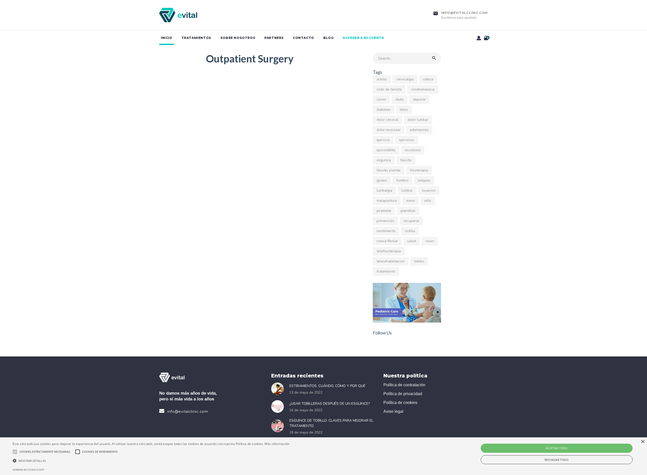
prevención (385, 220)
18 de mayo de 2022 (305, 432)
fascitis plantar (389, 170)
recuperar (411, 220)
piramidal (384, 210)
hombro (402, 180)
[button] (151, 461)
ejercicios (406, 140)
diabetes (383, 109)
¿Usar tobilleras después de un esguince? (329, 403)
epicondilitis (386, 150)
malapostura (387, 200)
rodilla (410, 231)
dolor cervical (387, 119)
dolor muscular (389, 129)
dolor (404, 109)
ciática (428, 79)
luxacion (428, 190)
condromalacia (422, 89)
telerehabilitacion (391, 261)
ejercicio (383, 140)
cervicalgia (404, 79)
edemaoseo (419, 129)
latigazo (424, 180)
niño (427, 200)
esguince (384, 160)
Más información (277, 444)
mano (410, 200)
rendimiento (386, 231)
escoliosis (413, 150)
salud (411, 241)
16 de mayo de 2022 (305, 410)
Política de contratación (404, 385)
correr (381, 99)
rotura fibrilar (387, 241)
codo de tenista (389, 89)
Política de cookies (400, 402)
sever (429, 241)
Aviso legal (393, 411)
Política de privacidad (402, 394)
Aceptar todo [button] (557, 448)
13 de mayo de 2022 (305, 392)
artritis (382, 79)
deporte (419, 99)
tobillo (419, 261)
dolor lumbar (418, 119)
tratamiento (386, 271)
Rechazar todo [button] (557, 460)
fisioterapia (419, 170)
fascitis (406, 160)
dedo (400, 99)
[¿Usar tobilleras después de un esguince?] (279, 406)
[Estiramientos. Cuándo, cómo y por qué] (279, 388)
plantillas (408, 210)
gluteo (382, 180)
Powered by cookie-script (28, 469)
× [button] (642, 442)
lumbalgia (384, 190)
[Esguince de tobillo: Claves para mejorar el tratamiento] (279, 426)
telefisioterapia (389, 251)
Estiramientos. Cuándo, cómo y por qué (327, 385)
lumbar (407, 190)
